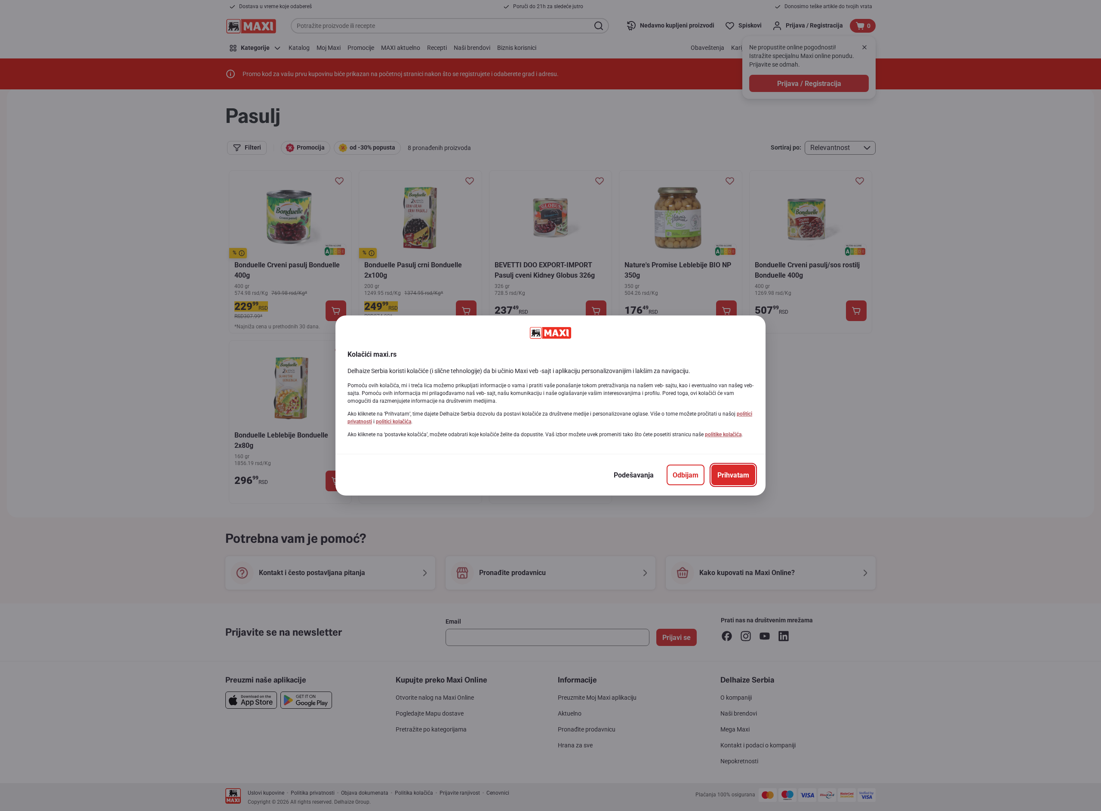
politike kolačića (723, 435)
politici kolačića (393, 422)
